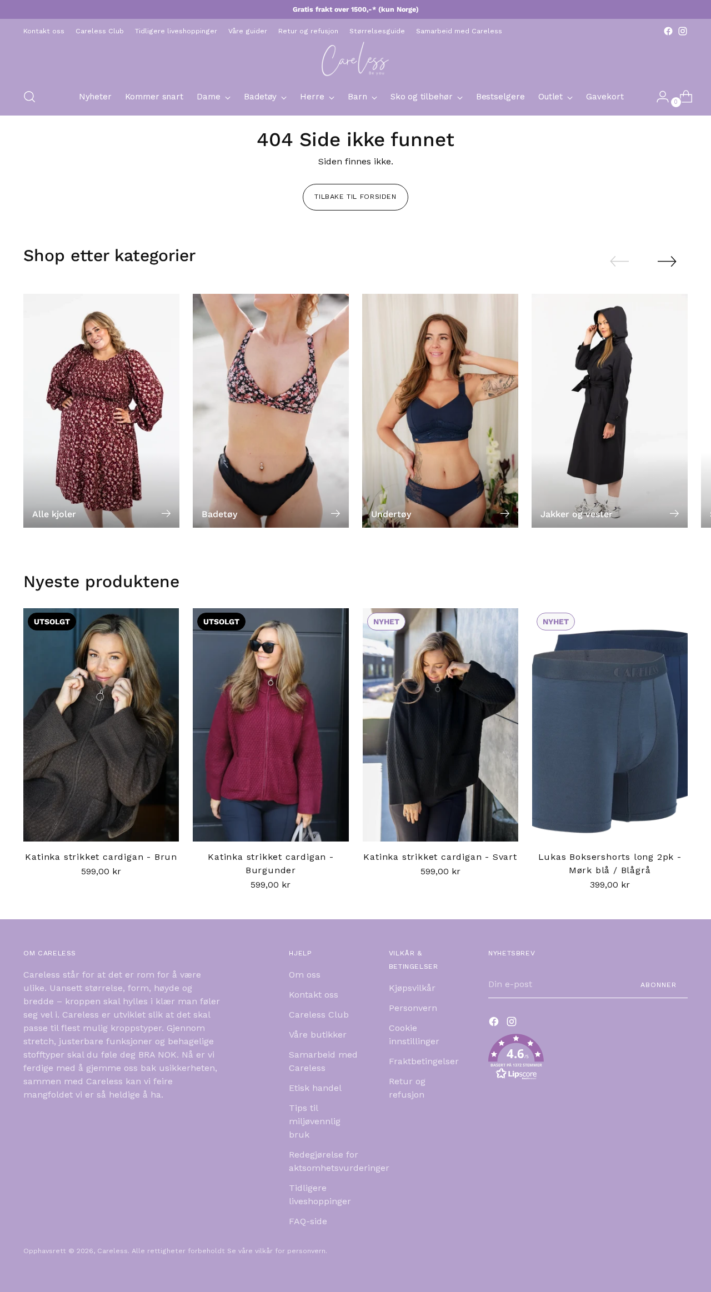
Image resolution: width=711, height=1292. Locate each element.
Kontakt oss (313, 994)
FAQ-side (308, 1221)
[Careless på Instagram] (683, 31)
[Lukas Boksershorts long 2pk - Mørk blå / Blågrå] (610, 725)
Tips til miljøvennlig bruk (315, 1121)
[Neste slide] (667, 261)
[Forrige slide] (619, 262)
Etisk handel (315, 1088)
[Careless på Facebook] (668, 31)
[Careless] (355, 58)
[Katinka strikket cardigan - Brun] (101, 725)
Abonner (658, 984)
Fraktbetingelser (424, 1061)
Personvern (413, 1008)
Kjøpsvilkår (412, 988)
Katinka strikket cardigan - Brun (101, 857)
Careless (112, 1250)
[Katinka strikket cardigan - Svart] (440, 725)
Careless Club (319, 1014)
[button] (588, 1059)
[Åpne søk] (29, 97)
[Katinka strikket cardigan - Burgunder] (270, 725)
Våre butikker (318, 1034)
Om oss (305, 974)
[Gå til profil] (658, 97)
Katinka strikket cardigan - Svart (440, 857)
